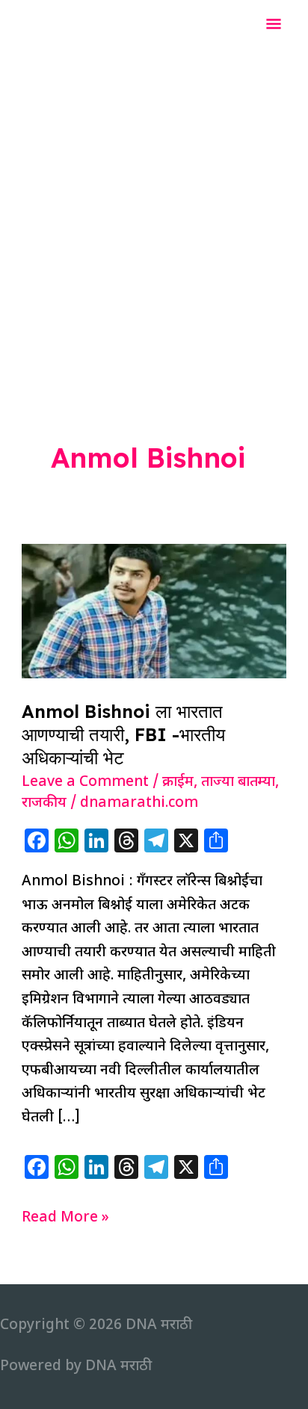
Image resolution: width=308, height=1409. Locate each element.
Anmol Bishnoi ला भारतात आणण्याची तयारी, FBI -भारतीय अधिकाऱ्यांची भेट (123, 734)
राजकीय (44, 803)
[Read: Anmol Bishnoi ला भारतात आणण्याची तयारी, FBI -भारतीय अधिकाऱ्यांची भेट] (154, 611)
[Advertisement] (154, 212)
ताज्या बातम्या (238, 782)
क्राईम (178, 782)
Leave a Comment (85, 782)
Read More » (65, 1219)
